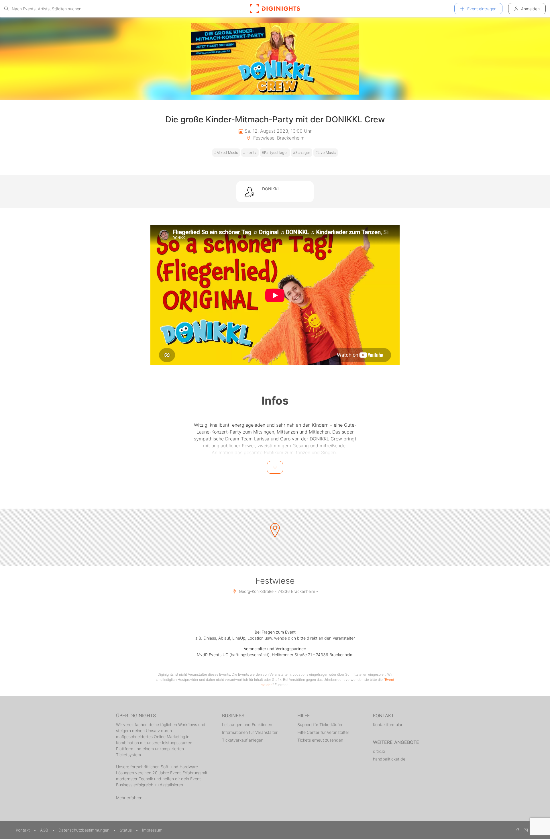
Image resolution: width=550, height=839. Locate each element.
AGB (44, 830)
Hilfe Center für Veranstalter (323, 732)
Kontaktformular (387, 724)
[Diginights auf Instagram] (525, 830)
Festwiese (275, 581)
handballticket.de (389, 758)
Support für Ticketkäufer (320, 724)
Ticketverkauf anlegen (242, 740)
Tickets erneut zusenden (320, 740)
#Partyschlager (275, 152)
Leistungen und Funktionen (247, 724)
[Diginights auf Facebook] (517, 830)
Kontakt (23, 830)
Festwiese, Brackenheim (278, 138)
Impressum (152, 830)
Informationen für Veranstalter (250, 732)
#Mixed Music (226, 152)
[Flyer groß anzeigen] (275, 59)
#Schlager (301, 152)
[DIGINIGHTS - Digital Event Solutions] (275, 8)
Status (126, 830)
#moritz (250, 152)
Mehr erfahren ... (131, 797)
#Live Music (325, 152)
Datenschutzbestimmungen (84, 830)
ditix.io (379, 751)
